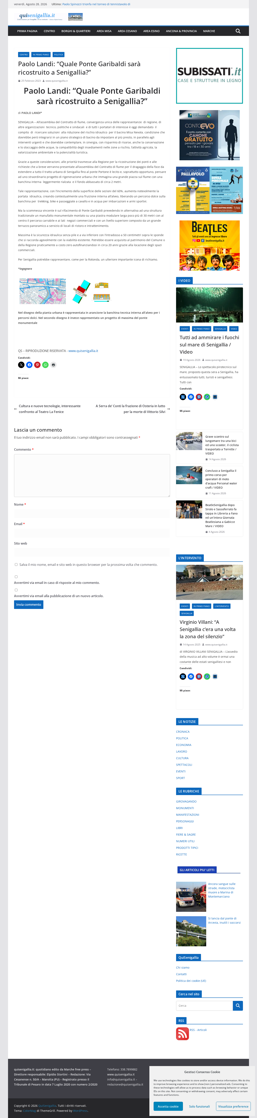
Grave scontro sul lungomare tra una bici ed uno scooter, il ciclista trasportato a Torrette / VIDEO (222, 445)
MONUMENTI (185, 808)
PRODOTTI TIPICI (187, 848)
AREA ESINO (151, 31)
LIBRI (179, 828)
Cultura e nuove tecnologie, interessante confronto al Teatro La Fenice (50, 409)
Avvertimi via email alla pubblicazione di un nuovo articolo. (59, 596)
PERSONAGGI (185, 821)
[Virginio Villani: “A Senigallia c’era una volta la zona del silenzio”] (209, 582)
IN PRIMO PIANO (41, 54)
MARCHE (209, 31)
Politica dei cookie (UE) (191, 981)
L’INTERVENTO (222, 606)
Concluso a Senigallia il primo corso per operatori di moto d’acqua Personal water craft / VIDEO (221, 479)
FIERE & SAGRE (186, 834)
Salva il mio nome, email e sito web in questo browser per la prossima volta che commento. (88, 564)
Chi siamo (182, 967)
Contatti (181, 974)
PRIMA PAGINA (27, 31)
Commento (24, 449)
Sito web (20, 543)
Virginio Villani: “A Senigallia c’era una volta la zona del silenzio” (208, 629)
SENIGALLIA (220, 328)
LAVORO (181, 751)
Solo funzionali (199, 1106)
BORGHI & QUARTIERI (75, 31)
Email (19, 524)
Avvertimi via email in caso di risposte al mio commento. (57, 582)
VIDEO (234, 328)
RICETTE (181, 854)
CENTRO (49, 31)
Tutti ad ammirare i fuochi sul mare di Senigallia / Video (209, 344)
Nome (20, 504)
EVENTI (184, 328)
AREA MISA (104, 31)
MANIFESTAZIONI (187, 815)
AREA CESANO (127, 31)
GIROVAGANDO (186, 801)
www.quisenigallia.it (57, 80)
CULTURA (182, 758)
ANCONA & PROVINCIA (181, 31)
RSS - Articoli (198, 1030)
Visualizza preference (233, 1106)
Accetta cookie (168, 1106)
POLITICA (58, 54)
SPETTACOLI (184, 765)
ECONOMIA (183, 745)
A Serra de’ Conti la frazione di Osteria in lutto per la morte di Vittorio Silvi (130, 409)
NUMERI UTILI (185, 841)
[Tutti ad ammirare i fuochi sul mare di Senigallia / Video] (209, 305)
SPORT (180, 778)
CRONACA (183, 731)
